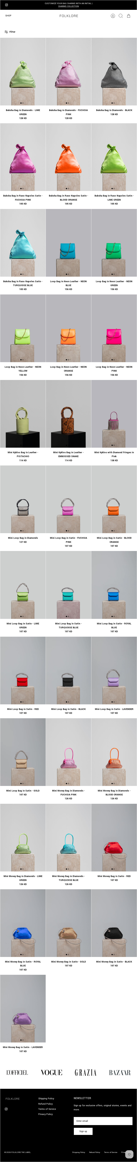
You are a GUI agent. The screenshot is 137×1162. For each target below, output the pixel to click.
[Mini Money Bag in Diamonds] (68, 752)
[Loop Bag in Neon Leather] (68, 243)
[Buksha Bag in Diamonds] (23, 71)
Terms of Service (47, 1109)
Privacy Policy (45, 1114)
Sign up (83, 1131)
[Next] (98, 5)
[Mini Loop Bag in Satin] (68, 499)
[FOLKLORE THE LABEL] (68, 16)
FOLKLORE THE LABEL (21, 1152)
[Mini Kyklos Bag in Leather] (23, 414)
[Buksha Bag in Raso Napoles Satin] (23, 157)
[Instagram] (6, 5)
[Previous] (39, 5)
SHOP (8, 15)
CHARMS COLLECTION (68, 6)
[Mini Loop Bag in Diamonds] (23, 499)
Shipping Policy (46, 1098)
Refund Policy (45, 1104)
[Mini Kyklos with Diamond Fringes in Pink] (114, 414)
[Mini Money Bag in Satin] (114, 837)
